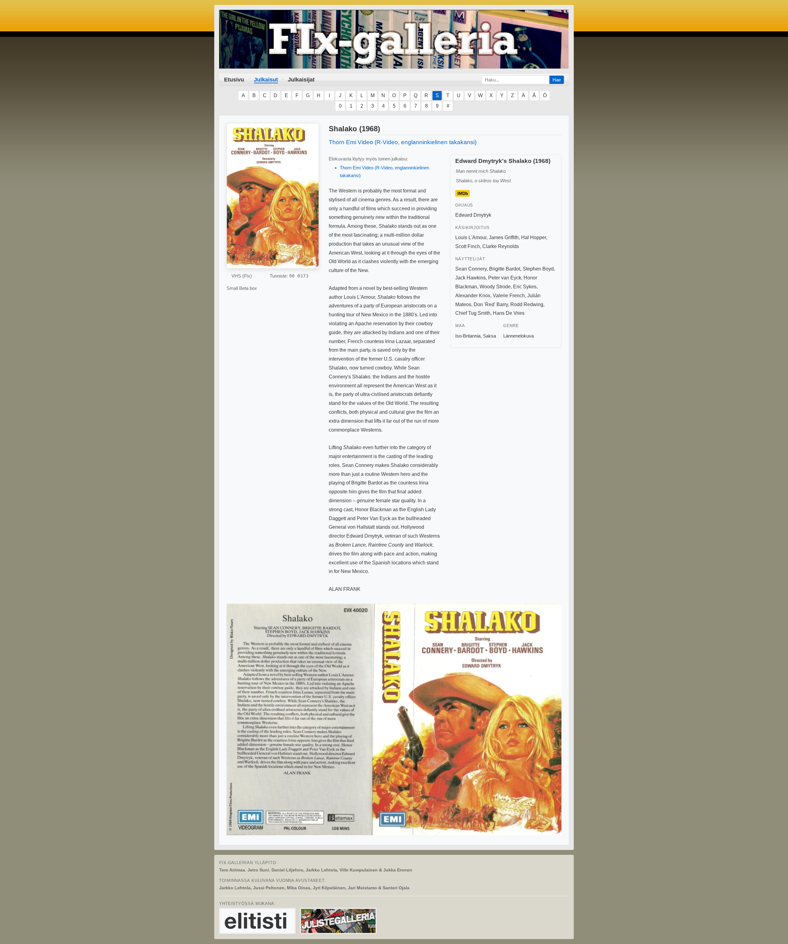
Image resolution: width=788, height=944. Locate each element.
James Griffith (504, 237)
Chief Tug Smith (472, 313)
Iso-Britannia (467, 335)
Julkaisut (266, 80)
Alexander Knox (472, 295)
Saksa (489, 335)
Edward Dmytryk (473, 215)
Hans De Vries (509, 313)
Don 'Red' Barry (491, 304)
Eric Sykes (525, 286)
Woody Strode (495, 286)
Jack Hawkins (470, 277)
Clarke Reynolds (500, 246)
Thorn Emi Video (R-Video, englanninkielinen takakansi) (402, 142)
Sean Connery (471, 268)
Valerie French (509, 295)
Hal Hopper (533, 237)
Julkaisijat (301, 80)
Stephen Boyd (538, 268)
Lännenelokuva (518, 335)
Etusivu (234, 80)
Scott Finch (467, 246)
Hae (557, 79)
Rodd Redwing (526, 304)
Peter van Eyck (504, 277)
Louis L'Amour (470, 237)
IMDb (462, 193)
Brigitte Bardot (504, 268)
